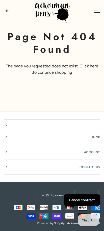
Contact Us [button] (90, 167)
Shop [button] (95, 137)
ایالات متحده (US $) (58, 195)
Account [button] (92, 152)
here (94, 66)
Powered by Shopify (51, 223)
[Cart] (11, 12)
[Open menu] (92, 12)
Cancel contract (82, 200)
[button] (52, 124)
